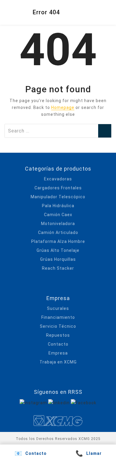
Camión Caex (58, 214)
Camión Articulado (58, 232)
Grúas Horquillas (58, 259)
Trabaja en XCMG (58, 362)
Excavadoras (58, 179)
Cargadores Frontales (58, 187)
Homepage (62, 107)
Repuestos (58, 335)
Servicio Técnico (58, 326)
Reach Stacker (58, 268)
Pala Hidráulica (58, 205)
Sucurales (58, 308)
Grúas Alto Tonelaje (58, 250)
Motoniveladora (58, 223)
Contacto (58, 344)
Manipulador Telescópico (58, 196)
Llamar (89, 453)
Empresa (58, 353)
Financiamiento (58, 317)
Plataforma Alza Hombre (58, 241)
